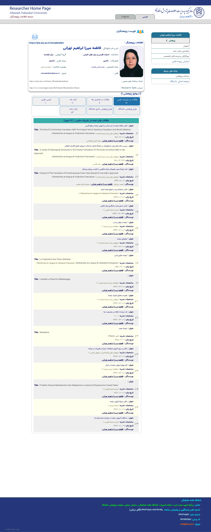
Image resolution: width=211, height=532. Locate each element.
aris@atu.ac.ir (187, 524)
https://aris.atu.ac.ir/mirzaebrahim (46, 42)
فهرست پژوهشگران (126, 31)
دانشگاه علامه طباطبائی (191, 500)
